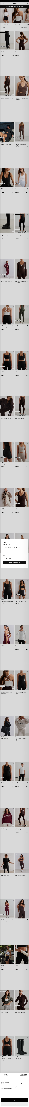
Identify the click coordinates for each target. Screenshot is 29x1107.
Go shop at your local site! (14, 562)
